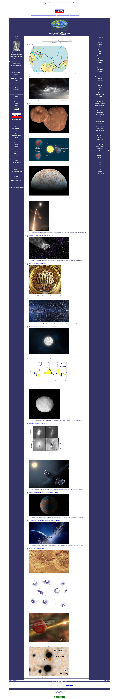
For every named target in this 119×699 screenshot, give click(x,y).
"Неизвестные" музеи (100, 94)
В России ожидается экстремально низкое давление (38, 76)
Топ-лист (69, 2)
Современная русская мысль (100, 103)
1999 (100, 169)
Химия (16, 105)
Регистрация (73, 2)
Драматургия (99, 55)
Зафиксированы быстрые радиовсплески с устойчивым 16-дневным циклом (42, 298)
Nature (16, 80)
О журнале (16, 146)
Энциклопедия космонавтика (16, 54)
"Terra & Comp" (66, 15)
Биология (16, 96)
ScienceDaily (16, 85)
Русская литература (16, 107)
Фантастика (100, 160)
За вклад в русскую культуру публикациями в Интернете (99, 150)
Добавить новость (107, 680)
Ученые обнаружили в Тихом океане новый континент (38, 44)
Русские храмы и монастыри (100, 98)
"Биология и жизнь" (60, 15)
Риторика (100, 96)
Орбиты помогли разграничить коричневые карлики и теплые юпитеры (41, 577)
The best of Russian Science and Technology (16, 187)
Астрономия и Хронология (100, 117)
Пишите (51, 2)
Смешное (16, 139)
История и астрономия (16, 72)
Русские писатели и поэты (16, 162)
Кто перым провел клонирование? (16, 68)
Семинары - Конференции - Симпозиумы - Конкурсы (59, 16)
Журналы (16, 160)
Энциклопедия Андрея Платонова (100, 144)
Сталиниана (100, 123)
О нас (48, 2)
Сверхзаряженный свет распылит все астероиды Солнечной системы (41, 235)
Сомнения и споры (100, 60)
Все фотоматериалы (100, 173)
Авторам (16, 144)
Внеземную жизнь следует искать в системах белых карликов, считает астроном (43, 326)
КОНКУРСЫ (99, 148)
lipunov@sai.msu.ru (69, 685)
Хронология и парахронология (16, 70)
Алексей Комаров (61, 692)
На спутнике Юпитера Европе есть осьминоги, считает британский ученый (42, 164)
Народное (16, 137)
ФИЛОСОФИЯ (100, 101)
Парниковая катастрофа (16, 67)
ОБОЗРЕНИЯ (99, 71)
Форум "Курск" (100, 132)
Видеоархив (100, 99)
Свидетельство (55, 37)
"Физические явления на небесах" (36, 15)
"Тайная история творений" (100, 76)
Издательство (99, 65)
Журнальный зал (16, 58)
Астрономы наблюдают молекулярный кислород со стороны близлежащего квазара (43, 358)
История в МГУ (100, 112)
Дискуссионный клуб (100, 126)
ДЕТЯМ (99, 157)
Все (16, 178)
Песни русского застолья (16, 135)
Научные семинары (16, 63)
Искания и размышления (99, 56)
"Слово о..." (100, 74)
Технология (16, 101)
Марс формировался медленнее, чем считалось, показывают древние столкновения (43, 492)
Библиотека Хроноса (16, 122)
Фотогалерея (99, 90)
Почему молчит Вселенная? (16, 65)
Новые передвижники (100, 89)
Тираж (16, 151)
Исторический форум (100, 133)
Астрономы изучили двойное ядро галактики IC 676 (38, 423)
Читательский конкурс (100, 153)
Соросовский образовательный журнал (16, 94)
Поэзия (100, 53)
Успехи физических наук (16, 82)
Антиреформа (16, 92)
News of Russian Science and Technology (16, 61)
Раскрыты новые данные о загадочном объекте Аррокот (39, 103)
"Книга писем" (100, 78)
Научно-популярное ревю (74, 15)
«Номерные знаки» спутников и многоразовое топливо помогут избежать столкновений (44, 520)
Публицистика (100, 44)
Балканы (100, 49)
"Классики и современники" (100, 73)
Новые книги (99, 62)
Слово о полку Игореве (100, 114)
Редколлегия (16, 142)
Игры (16, 133)
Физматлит (16, 59)
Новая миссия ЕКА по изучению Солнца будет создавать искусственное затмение (43, 458)
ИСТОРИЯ (100, 107)
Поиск (16, 155)
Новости (54, 2)
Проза (100, 51)
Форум (100, 162)
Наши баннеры (16, 174)
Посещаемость (16, 158)
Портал (40, 2)
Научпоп (16, 124)
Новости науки (16, 182)
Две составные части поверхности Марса (36, 548)
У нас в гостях (100, 64)
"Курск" (99, 46)
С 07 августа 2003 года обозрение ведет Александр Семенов (59, 33)
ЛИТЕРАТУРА (100, 37)
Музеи (16, 131)
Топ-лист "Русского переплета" (16, 171)
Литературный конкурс (100, 151)
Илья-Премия (99, 155)
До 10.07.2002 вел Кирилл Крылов (59, 34)
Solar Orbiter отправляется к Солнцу (35, 199)
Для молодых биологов (16, 119)
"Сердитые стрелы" (100, 83)
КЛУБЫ (99, 137)
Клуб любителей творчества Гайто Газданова (100, 142)
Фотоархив (16, 167)
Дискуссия (78, 2)
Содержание (44, 2)
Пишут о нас (16, 149)
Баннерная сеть (16, 173)
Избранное (16, 164)
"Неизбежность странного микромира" (49, 15)
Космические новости (16, 52)
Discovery (16, 87)
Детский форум (100, 135)
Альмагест (16, 74)
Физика (16, 103)
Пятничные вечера (100, 139)
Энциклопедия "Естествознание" (16, 56)
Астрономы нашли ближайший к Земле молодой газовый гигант (40, 611)
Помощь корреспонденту (13, 680)
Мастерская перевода (100, 146)
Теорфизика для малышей (84, 15)
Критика (99, 58)
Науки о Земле (16, 98)
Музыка (99, 92)
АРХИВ (100, 164)
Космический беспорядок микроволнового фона (37, 263)
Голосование (64, 2)
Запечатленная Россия (100, 121)
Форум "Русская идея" (100, 130)
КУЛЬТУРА (100, 85)
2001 (100, 166)
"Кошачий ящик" (100, 80)
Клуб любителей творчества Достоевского (100, 141)
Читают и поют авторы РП (16, 128)
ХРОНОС (100, 108)
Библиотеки (16, 165)
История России (100, 110)
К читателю (100, 40)
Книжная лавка (59, 2)
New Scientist (16, 83)
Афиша (16, 185)
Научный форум (100, 128)
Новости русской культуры (16, 180)
